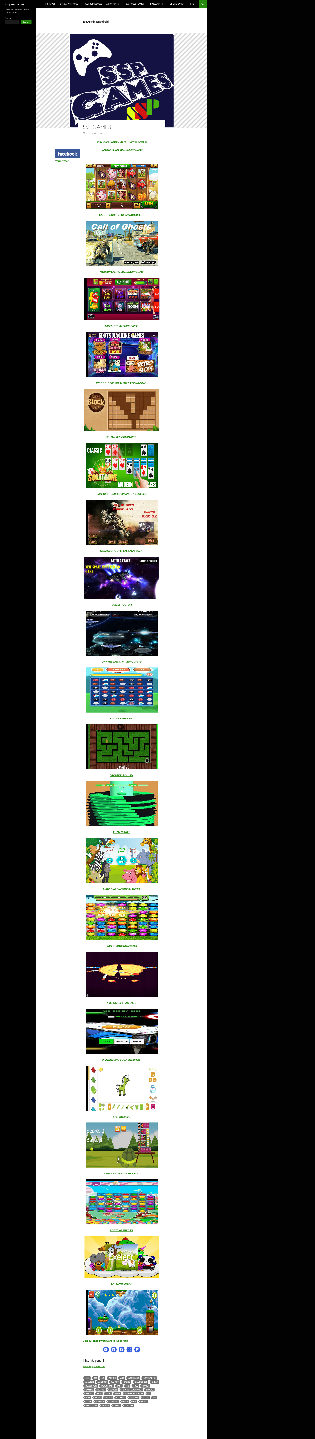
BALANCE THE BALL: (121, 718)
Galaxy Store (118, 141)
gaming (89, 1390)
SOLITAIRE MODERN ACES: (121, 436)
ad (103, 1378)
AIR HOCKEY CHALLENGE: (121, 1002)
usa (134, 1401)
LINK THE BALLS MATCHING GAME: (122, 661)
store (88, 1401)
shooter (134, 1398)
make (117, 1394)
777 (95, 1378)
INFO (192, 4)
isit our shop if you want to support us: (106, 1340)
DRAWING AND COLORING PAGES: (121, 1059)
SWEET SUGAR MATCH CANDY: (121, 1173)
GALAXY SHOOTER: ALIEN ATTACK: (121, 550)
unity (125, 1401)
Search (8, 18)
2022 (87, 1378)
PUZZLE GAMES (156, 4)
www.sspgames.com (94, 1366)
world (105, 1405)
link (99, 1394)
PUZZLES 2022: (121, 832)
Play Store (103, 141)
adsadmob (133, 1378)
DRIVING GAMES (177, 4)
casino (127, 1382)
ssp (154, 1398)
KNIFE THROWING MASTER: (122, 945)
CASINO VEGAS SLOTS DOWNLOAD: (122, 149)
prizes (97, 1398)
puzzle (108, 1398)
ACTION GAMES (112, 4)
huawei (149, 1390)
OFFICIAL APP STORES (69, 4)
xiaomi (116, 1405)
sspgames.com (14, 4)
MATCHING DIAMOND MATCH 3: (121, 889)
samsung (120, 1398)
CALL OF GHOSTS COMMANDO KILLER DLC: (122, 493)
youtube (129, 1405)
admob (112, 1378)
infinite (89, 1394)
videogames (91, 1405)
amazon (89, 1382)
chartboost (141, 1382)
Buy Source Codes (93, 4)
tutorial (113, 1401)
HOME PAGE (50, 4)
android (102, 1382)
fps (127, 1386)
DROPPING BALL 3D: (121, 775)
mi (149, 1394)
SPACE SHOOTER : (122, 604)
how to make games (132, 1390)
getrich (101, 1390)
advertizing (150, 1378)
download (107, 1386)
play (87, 1398)
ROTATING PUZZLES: (121, 1230)
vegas (144, 1401)
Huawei (132, 141)
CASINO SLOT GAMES (135, 4)
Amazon (142, 141)
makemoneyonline (134, 1394)
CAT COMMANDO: (121, 1283)
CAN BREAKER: (121, 1116)
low (108, 1394)
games (145, 1386)
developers (91, 1386)
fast (119, 1386)
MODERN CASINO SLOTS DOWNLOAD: (122, 271)
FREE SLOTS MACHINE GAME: (121, 325)
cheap (155, 1382)
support (100, 1401)
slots (145, 1398)
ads (122, 1378)
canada (115, 1382)
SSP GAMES (97, 126)
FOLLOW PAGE (62, 161)
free (136, 1386)
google (113, 1390)
